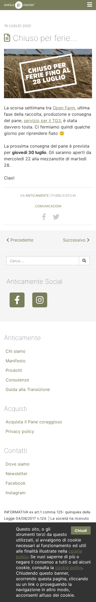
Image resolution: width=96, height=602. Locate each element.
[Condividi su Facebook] (44, 217)
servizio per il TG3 (42, 120)
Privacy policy (20, 431)
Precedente (21, 240)
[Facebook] (17, 299)
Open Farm (64, 107)
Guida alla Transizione (28, 389)
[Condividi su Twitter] (56, 217)
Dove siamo (18, 464)
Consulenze (17, 379)
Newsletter (16, 473)
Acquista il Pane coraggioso (34, 421)
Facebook (16, 483)
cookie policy (68, 567)
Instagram (16, 492)
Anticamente (37, 195)
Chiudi (81, 530)
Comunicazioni (48, 206)
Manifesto (16, 360)
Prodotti (14, 370)
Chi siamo (16, 351)
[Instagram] (39, 299)
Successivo (75, 240)
